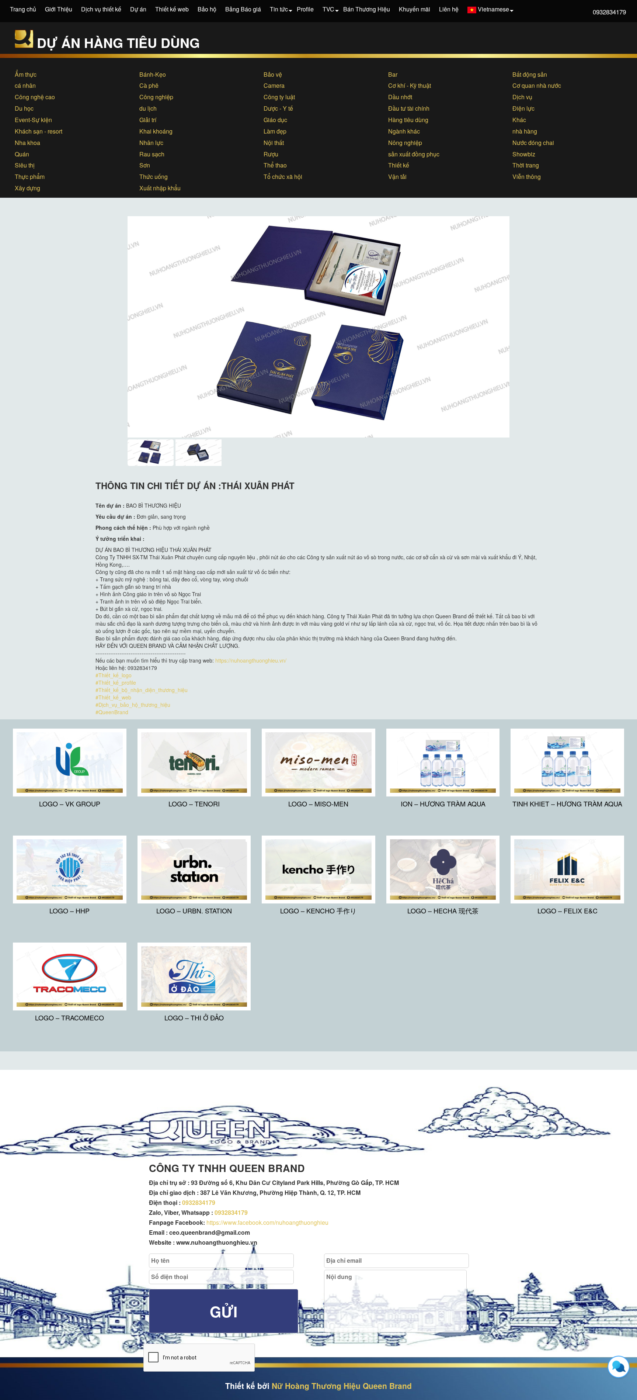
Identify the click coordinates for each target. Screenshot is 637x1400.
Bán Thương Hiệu (366, 9)
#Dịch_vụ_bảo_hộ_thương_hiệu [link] (132, 704)
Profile (305, 9)
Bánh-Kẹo (152, 74)
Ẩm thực (25, 74)
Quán (22, 154)
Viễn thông (526, 176)
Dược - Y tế (278, 108)
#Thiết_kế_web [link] (113, 697)
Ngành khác (404, 131)
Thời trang (525, 165)
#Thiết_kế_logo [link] (113, 675)
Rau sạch (151, 154)
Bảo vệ (273, 74)
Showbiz (523, 154)
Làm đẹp (275, 131)
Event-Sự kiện (33, 119)
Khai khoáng (156, 131)
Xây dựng (27, 188)
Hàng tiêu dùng (408, 119)
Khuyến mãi (414, 9)
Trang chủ (23, 9)
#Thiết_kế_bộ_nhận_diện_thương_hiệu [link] (141, 690)
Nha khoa (27, 142)
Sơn (144, 165)
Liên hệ (449, 9)
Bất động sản (529, 74)
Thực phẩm (30, 176)
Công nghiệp (156, 97)
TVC (328, 9)
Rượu (271, 154)
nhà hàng (524, 131)
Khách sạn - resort (38, 131)
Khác (519, 119)
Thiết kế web (172, 9)
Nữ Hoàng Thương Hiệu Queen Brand (342, 1385)
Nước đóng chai (533, 142)
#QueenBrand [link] (111, 712)
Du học (24, 108)
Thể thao (275, 165)
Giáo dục (275, 119)
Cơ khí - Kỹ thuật (409, 85)
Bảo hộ (207, 9)
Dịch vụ (522, 97)
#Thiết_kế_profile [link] (115, 682)
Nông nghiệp (405, 142)
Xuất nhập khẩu (160, 188)
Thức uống (153, 176)
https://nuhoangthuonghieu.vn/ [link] (250, 660)
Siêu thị (25, 165)
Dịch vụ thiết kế (101, 9)
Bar (392, 74)
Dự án (138, 9)
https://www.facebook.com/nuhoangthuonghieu (267, 1222)
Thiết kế (398, 165)
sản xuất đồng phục (413, 154)
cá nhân (25, 85)
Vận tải (397, 176)
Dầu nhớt (400, 97)
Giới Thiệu (58, 9)
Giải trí (147, 119)
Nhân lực (151, 142)
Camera (274, 85)
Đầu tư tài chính (408, 108)
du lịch (148, 108)
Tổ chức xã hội (283, 176)
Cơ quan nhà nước (536, 85)
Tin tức (279, 9)
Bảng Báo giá (243, 9)
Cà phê (149, 85)
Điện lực (523, 108)
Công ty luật (279, 97)
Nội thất (274, 142)
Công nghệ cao (35, 97)
